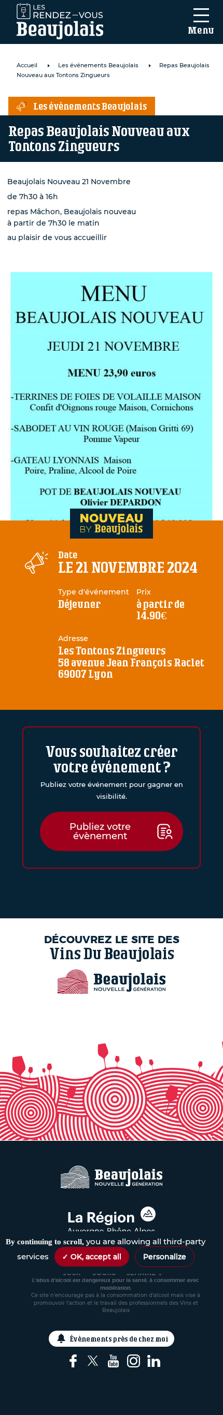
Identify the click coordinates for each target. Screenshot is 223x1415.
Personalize (164, 1256)
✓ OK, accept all (91, 1256)
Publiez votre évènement (100, 831)
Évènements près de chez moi (119, 1339)
